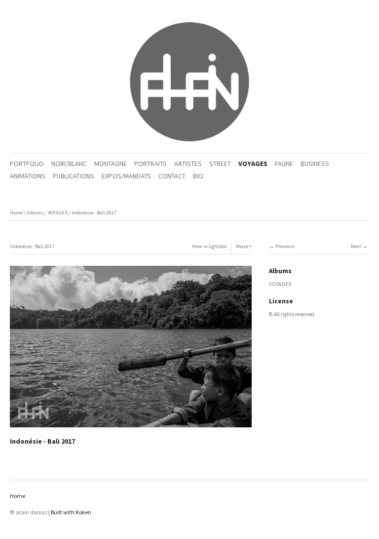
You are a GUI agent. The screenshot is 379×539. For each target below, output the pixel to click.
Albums (35, 212)
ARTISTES (188, 163)
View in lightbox (209, 246)
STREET (220, 163)
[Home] (189, 82)
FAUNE (284, 163)
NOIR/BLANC (69, 163)
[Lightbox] (131, 428)
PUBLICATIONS (73, 175)
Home (16, 212)
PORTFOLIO (27, 163)
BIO (198, 175)
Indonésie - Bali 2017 (94, 212)
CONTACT (172, 175)
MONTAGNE (110, 163)
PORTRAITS (150, 163)
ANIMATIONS (27, 175)
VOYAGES (252, 163)
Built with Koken (71, 512)
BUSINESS (315, 163)
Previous (285, 246)
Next (356, 246)
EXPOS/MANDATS (126, 175)
